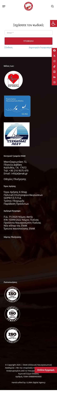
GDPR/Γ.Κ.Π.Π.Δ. (12, 197)
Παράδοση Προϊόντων (16, 203)
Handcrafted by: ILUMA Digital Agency (28, 382)
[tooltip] (54, 50)
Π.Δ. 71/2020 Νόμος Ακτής (18, 216)
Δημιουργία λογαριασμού (40, 47)
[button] (3, 6)
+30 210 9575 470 (18, 170)
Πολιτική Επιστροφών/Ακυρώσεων (23, 194)
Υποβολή (28, 41)
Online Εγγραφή (45, 369)
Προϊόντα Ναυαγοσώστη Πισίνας (22, 222)
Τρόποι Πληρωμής (14, 200)
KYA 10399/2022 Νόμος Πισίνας (21, 219)
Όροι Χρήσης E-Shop (15, 192)
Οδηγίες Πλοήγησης (15, 179)
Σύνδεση (8, 47)
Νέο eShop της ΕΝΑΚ (15, 225)
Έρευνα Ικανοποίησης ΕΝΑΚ (19, 228)
